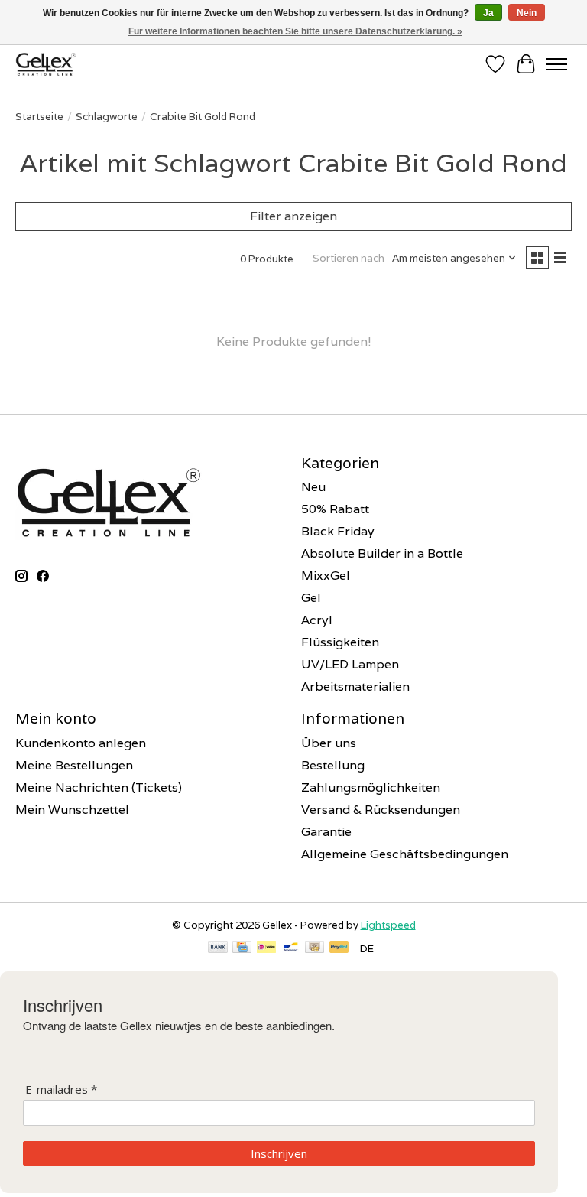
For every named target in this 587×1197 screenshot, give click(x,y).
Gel (311, 598)
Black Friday (338, 531)
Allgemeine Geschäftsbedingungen (404, 854)
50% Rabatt (335, 509)
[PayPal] (339, 948)
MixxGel (325, 576)
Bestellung (333, 765)
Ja (488, 13)
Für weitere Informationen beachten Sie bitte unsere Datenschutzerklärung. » (295, 31)
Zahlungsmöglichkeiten (370, 787)
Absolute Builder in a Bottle (382, 553)
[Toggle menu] (556, 64)
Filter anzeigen (293, 216)
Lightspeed (388, 925)
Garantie (326, 832)
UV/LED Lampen (350, 664)
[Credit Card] (241, 948)
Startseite (39, 116)
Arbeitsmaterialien (355, 686)
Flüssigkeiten (340, 642)
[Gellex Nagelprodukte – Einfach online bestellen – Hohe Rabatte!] (45, 64)
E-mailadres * (61, 1089)
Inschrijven (279, 1153)
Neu (313, 487)
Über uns (328, 743)
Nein (527, 13)
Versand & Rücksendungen (380, 810)
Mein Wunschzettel (72, 810)
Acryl (316, 620)
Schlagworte (107, 116)
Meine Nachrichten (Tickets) (98, 787)
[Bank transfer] (218, 948)
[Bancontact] (290, 948)
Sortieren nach (348, 258)
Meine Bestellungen (74, 765)
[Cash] (314, 948)
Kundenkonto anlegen (80, 743)
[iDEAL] (266, 948)
